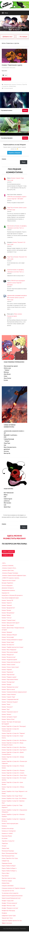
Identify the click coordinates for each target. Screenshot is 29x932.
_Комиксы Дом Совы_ (8, 570)
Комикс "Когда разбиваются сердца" (12, 639)
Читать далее (6, 79)
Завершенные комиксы (10, 84)
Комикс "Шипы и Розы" (8, 719)
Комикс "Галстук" (7, 617)
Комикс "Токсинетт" (7, 707)
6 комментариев (8, 88)
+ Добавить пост (7, 36)
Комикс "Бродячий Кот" (8, 608)
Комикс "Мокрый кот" (8, 654)
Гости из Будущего (7, 585)
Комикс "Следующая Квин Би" (10, 699)
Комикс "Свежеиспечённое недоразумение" (14, 692)
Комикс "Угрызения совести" (10, 712)
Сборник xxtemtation (8, 885)
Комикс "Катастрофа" (8, 637)
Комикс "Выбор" (6, 615)
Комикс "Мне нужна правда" (10, 652)
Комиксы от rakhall (7, 833)
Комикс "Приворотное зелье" (10, 687)
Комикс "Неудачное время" (9, 659)
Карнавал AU (5, 593)
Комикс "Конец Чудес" (8, 642)
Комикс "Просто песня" (8, 689)
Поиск (24, 527)
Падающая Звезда (7, 863)
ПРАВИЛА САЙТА (7, 555)
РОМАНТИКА (12, 86)
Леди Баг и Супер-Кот (8, 841)
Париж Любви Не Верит (9, 865)
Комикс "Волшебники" (8, 613)
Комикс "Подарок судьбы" (9, 677)
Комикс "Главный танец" (9, 620)
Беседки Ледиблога (7, 583)
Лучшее (4, 846)
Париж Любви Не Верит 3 (9, 870)
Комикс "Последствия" (8, 682)
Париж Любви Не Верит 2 (9, 868)
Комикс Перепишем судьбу (12, 65)
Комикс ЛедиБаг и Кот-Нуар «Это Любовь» (14, 798)
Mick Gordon (10, 226)
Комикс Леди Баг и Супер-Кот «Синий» (13, 773)
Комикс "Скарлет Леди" (8, 697)
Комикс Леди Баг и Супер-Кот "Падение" (13, 733)
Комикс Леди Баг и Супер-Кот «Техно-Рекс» (14, 775)
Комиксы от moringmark (9, 831)
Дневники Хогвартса (8, 588)
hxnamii (9, 269)
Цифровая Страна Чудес (9, 915)
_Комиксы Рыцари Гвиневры (10, 573)
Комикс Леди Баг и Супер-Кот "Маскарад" (14, 726)
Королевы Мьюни (7, 836)
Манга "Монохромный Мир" (9, 853)
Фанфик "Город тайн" (8, 900)
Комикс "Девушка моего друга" (10, 622)
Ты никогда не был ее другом (10, 893)
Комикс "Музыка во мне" (9, 657)
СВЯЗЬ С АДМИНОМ (8, 551)
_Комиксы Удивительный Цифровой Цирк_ (14, 575)
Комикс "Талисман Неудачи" (10, 702)
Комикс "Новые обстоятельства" (11, 662)
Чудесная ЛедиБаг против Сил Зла (12, 920)
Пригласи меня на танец (9, 878)
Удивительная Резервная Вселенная (12, 895)
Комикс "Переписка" (7, 672)
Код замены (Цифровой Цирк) (10, 598)
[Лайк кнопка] (3, 75)
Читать (25, 110)
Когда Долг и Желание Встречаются (12, 595)
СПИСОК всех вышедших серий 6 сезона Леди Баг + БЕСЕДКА (16, 283)
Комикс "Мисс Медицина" (9, 649)
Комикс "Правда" (6, 684)
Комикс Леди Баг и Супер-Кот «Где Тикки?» (14, 750)
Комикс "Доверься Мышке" (9, 634)
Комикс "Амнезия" (7, 605)
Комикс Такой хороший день (10, 823)
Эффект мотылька (7, 923)
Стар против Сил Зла (8, 890)
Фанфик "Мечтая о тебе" (8, 905)
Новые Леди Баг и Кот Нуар (10, 858)
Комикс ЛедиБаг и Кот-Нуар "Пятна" (12, 796)
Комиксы (19, 84)
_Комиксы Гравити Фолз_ (9, 568)
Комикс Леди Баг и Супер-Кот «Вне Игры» (14, 747)
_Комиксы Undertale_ (8, 565)
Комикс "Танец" (6, 704)
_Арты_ (4, 563)
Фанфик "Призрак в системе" (10, 908)
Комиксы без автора (8, 828)
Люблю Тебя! (5, 848)
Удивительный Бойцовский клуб (11, 898)
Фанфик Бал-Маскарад (8, 910)
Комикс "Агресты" (7, 603)
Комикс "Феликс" (6, 714)
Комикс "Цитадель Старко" (9, 717)
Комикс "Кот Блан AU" (8, 644)
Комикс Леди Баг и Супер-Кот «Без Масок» (14, 740)
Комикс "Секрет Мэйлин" (9, 694)
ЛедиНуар (5, 843)
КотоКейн (4, 838)
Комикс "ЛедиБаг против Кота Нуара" (12, 647)
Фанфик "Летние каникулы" (9, 903)
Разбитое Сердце (7, 880)
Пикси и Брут (5, 873)
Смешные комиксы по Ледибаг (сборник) (13, 888)
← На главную (22, 36)
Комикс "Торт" (6, 709)
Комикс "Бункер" (6, 610)
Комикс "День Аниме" (8, 625)
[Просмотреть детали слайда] (14, 23)
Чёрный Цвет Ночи (7, 918)
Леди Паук (10, 207)
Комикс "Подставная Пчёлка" (10, 679)
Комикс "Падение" (7, 669)
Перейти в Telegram (14, 152)
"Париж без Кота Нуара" (9, 580)
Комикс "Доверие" (7, 632)
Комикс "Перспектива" (8, 674)
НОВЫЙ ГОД (5, 861)
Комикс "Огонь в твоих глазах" (10, 667)
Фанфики (4, 913)
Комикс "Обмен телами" (8, 664)
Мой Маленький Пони (8, 856)
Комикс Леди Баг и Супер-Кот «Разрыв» (13, 770)
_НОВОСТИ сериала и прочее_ (10, 578)
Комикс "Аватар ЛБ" (7, 600)
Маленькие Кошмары (8, 851)
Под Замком (5, 875)
